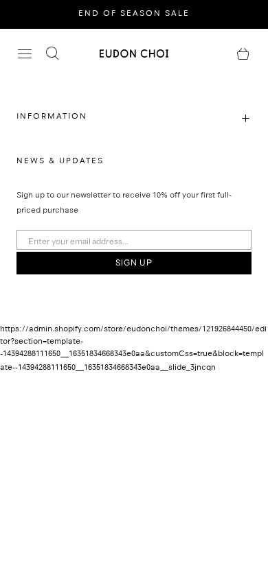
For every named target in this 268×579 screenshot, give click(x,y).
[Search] (52, 53)
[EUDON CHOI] (134, 53)
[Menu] (24, 53)
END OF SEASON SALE (134, 14)
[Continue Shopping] (243, 53)
